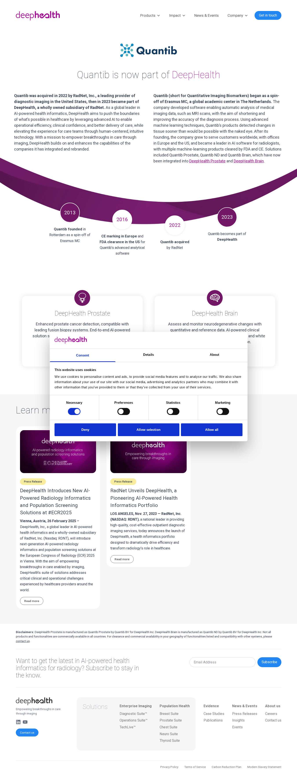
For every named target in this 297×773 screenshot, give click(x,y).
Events (237, 727)
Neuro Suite (169, 734)
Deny (85, 429)
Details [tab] (148, 354)
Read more (31, 601)
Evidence (211, 706)
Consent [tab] (82, 355)
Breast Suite (169, 714)
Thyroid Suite (170, 740)
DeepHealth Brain (249, 161)
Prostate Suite (171, 720)
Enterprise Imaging (136, 706)
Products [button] (147, 15)
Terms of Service (195, 767)
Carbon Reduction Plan (226, 767)
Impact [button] (175, 15)
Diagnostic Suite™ (133, 714)
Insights (238, 720)
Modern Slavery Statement (264, 767)
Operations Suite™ (134, 720)
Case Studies (214, 714)
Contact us (27, 732)
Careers (271, 714)
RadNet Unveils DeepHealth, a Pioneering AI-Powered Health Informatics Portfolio (144, 498)
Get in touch (268, 15)
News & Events (206, 15)
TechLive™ (128, 727)
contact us (23, 641)
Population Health (175, 706)
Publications (213, 720)
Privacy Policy (169, 767)
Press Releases (244, 714)
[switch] (123, 411)
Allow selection (148, 429)
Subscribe (269, 662)
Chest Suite (168, 727)
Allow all (212, 429)
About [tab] (214, 354)
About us (272, 706)
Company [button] (235, 15)
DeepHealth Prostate (207, 161)
